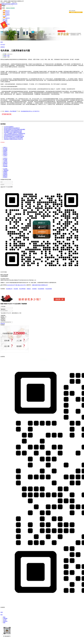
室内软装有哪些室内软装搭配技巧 (12, 128)
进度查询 (5, 174)
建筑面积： (3, 309)
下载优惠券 (5, 170)
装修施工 (5, 151)
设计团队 (5, 159)
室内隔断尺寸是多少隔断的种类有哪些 (13, 132)
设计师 (4, 16)
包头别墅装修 (22, 288)
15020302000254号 (11, 285)
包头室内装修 (48, 288)
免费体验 (5, 618)
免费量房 (5, 171)
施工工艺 (5, 165)
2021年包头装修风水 (9, 126)
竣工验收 (5, 148)
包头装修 (16, 288)
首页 (2, 42)
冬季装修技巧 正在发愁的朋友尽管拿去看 (12, 117)
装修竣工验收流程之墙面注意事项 (53, 117)
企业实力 (5, 158)
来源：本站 (6, 55)
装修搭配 (5, 150)
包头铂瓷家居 (41, 288)
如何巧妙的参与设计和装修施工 (71, 117)
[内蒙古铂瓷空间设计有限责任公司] (9, 3)
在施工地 (5, 162)
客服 (4, 622)
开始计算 (3, 323)
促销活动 (5, 621)
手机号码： (3, 320)
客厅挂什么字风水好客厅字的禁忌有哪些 (13, 137)
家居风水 (3, 47)
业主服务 (5, 168)
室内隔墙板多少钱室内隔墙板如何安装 (13, 130)
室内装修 (34, 288)
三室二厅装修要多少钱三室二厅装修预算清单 (14, 133)
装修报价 (7, 12)
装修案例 (7, 14)
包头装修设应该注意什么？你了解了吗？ (30, 111)
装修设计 (5, 152)
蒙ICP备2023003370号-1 (20, 285)
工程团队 (5, 160)
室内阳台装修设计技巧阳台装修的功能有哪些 (14, 129)
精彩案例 (5, 163)
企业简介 (5, 155)
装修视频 (5, 166)
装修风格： (3, 315)
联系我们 (5, 177)
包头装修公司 (9, 288)
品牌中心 (5, 147)
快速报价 (5, 172)
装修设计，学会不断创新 (10, 111)
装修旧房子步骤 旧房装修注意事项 (34, 117)
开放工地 (7, 18)
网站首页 (7, 11)
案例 (4, 617)
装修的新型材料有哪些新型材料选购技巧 (13, 134)
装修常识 (5, 154)
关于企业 (3, 44)
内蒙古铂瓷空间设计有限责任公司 (40, 285)
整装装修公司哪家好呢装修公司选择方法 (13, 139)
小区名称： (3, 306)
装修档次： (3, 318)
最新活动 (5, 175)
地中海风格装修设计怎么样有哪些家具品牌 (14, 136)
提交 (2, 186)
